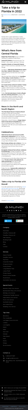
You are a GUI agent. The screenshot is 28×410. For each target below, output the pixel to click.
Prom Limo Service (8, 299)
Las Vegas (6, 320)
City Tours (5, 259)
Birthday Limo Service (9, 293)
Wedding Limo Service (9, 306)
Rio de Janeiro (7, 345)
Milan (4, 329)
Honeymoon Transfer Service (11, 295)
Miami (4, 327)
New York (5, 331)
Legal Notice (14, 406)
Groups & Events (7, 264)
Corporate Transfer (8, 261)
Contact (5, 246)
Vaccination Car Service (9, 280)
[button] (7, 210)
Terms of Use (5, 406)
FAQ (4, 244)
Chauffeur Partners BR (9, 233)
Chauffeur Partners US (9, 235)
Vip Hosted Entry (7, 304)
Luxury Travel (10, 200)
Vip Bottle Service (8, 302)
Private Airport (7, 273)
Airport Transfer (7, 255)
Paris (4, 338)
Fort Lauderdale (7, 318)
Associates (6, 230)
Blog (4, 242)
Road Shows (6, 277)
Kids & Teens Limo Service (10, 297)
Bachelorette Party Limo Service (12, 290)
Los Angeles (6, 325)
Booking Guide (7, 239)
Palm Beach (6, 336)
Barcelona (6, 315)
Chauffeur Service (8, 257)
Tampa (5, 343)
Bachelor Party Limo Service (11, 288)
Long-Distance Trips (8, 268)
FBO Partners (7, 237)
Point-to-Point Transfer (9, 275)
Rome (4, 340)
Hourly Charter (7, 266)
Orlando (5, 334)
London (5, 322)
